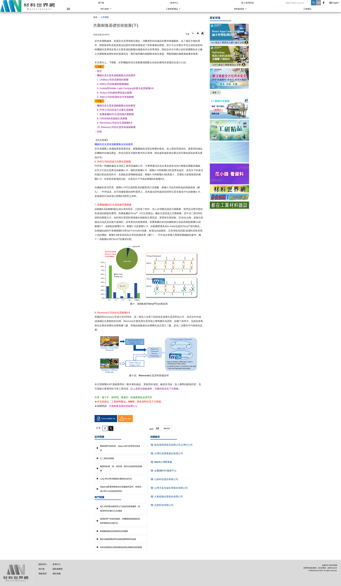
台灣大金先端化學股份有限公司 (171, 488)
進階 (318, 2)
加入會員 (127, 418)
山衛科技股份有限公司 (166, 479)
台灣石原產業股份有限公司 (168, 453)
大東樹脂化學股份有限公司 (168, 496)
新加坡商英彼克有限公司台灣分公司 (173, 444)
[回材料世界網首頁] (32, 6)
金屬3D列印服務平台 (165, 470)
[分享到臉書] (105, 428)
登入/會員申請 (247, 2)
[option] (229, 109)
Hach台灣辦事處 (163, 462)
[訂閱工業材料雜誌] (229, 205)
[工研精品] (229, 130)
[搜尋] (313, 2)
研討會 (42, 568)
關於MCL (43, 564)
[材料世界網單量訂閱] (229, 173)
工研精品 (307, 8)
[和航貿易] (229, 108)
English (335, 2)
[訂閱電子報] (229, 152)
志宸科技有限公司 (163, 505)
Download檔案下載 (108, 418)
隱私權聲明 (58, 568)
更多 (214, 92)
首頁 (95, 17)
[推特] (111, 428)
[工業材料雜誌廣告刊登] (229, 197)
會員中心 (174, 2)
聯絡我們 (167, 428)
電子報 (101, 2)
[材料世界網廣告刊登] (229, 188)
